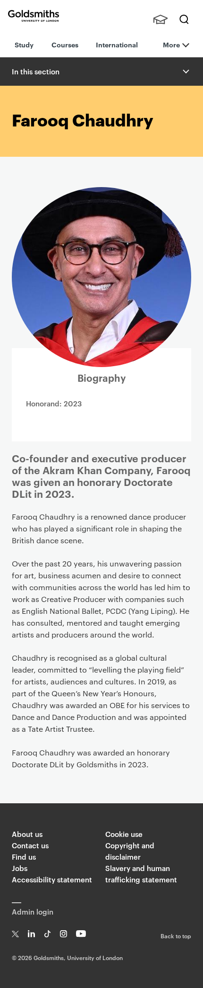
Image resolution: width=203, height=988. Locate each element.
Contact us (30, 845)
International (117, 44)
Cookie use (124, 834)
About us (27, 834)
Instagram (63, 933)
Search (184, 19)
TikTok (47, 933)
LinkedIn (31, 933)
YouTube (81, 933)
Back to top (176, 935)
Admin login (32, 911)
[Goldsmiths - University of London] (33, 16)
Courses (64, 44)
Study (24, 44)
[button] (185, 71)
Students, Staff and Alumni (160, 19)
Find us (24, 857)
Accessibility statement (52, 879)
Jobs (19, 868)
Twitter (15, 933)
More (171, 44)
